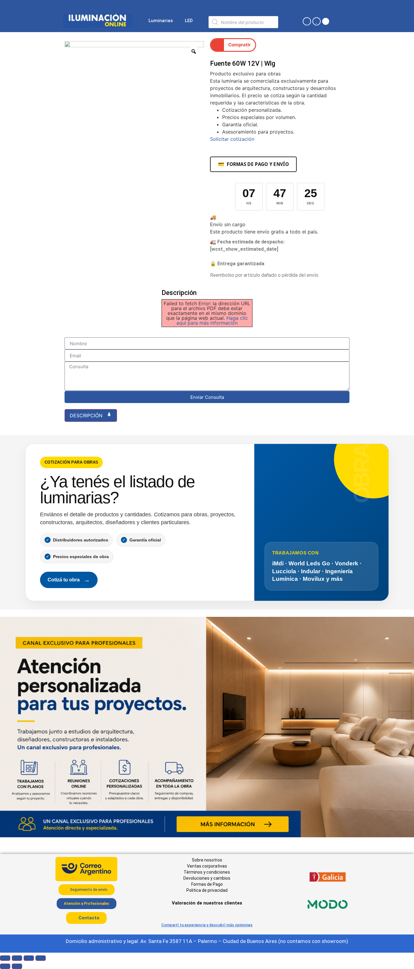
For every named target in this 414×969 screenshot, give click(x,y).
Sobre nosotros (207, 860)
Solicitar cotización (232, 139)
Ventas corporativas (207, 866)
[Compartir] (29, 958)
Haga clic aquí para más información (212, 320)
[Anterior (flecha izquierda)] (5, 966)
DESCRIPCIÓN (87, 415)
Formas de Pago (207, 884)
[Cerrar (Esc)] (40, 958)
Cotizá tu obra (69, 580)
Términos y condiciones (207, 872)
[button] (233, 45)
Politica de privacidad (207, 890)
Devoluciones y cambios (206, 878)
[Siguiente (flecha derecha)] (17, 966)
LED (189, 20)
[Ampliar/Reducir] (5, 958)
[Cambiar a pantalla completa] (17, 958)
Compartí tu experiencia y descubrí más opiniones (206, 925)
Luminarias (161, 20)
